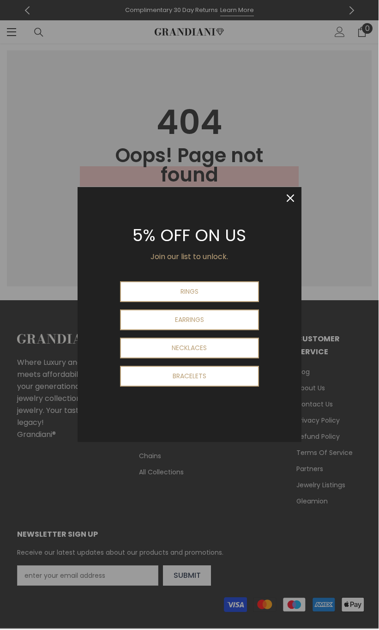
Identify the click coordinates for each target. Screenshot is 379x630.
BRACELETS (189, 376)
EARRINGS (189, 319)
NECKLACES (189, 347)
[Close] (290, 198)
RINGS (189, 291)
